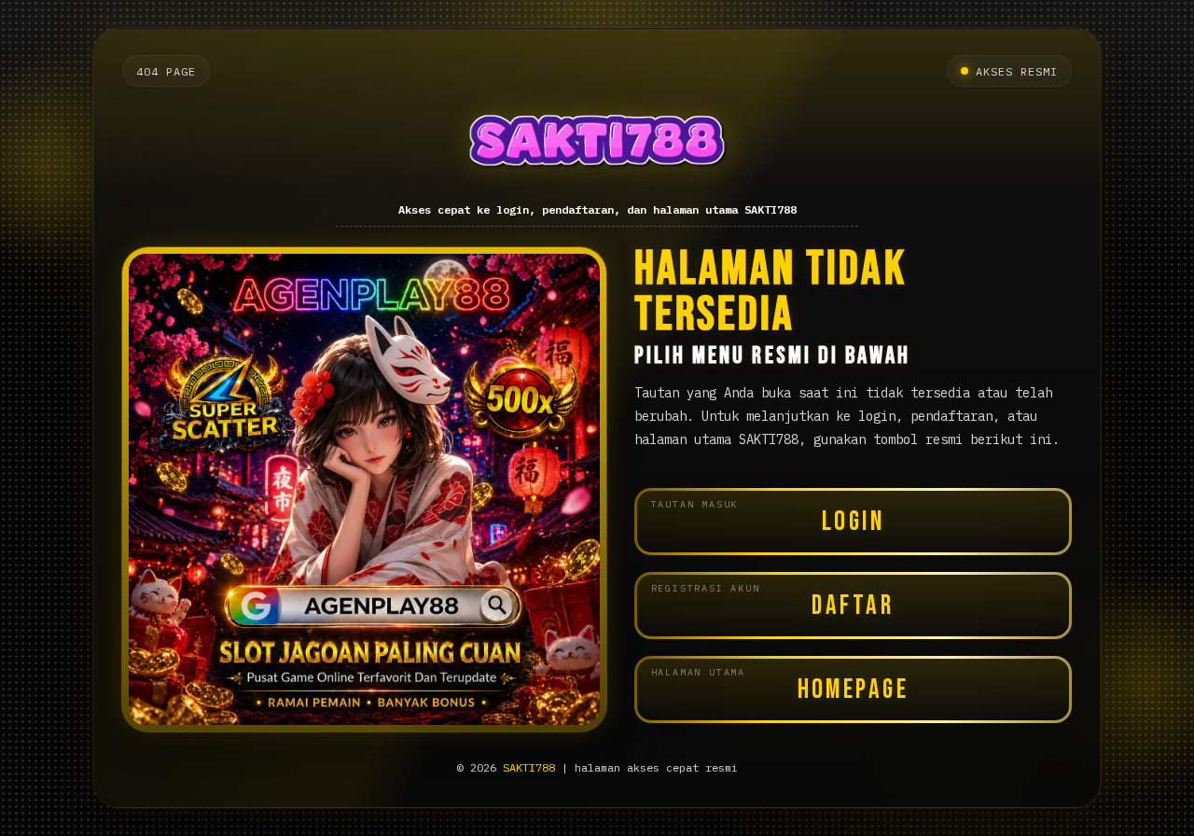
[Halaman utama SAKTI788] (597, 146)
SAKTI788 (529, 767)
